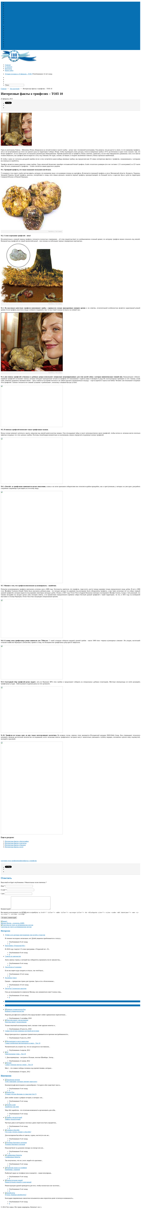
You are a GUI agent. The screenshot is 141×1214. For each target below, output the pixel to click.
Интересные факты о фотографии (17, 841)
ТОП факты (9, 1001)
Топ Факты (9, 21)
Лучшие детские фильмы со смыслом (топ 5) (20, 1094)
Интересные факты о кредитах (16, 843)
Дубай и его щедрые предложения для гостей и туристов (25, 935)
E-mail (3, 890)
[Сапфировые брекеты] (13, 1155)
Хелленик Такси (11, 978)
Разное (7, 23)
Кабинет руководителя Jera (14, 1011)
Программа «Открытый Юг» (15, 945)
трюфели (20, 861)
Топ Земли (8, 10)
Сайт (2, 894)
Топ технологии (10, 17)
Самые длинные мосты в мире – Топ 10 (19, 1064)
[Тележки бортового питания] (16, 1142)
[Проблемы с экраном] (16, 1168)
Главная (8, 65)
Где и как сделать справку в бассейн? (18, 1132)
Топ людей (8, 2)
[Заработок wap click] (10, 1105)
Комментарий (6, 909)
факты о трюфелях (30, 861)
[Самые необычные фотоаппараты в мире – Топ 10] (17, 1041)
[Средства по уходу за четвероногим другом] (17, 925)
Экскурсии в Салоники (13, 967)
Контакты (8, 68)
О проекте (8, 67)
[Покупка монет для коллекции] (16, 1020)
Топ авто (8, 19)
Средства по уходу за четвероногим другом (16, 927)
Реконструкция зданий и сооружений (18, 1182)
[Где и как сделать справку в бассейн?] (12, 1130)
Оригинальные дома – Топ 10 (15, 1054)
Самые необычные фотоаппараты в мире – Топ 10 (22, 1043)
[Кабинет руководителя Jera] (15, 1009)
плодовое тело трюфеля (9, 861)
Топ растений (10, 8)
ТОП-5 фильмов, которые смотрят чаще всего (21, 1081)
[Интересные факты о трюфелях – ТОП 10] (32, 232)
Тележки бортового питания (15, 1144)
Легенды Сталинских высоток (15, 988)
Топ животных (10, 6)
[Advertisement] (25, 855)
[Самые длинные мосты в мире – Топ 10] (8, 1063)
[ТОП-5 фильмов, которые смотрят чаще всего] (12, 1080)
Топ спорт (8, 15)
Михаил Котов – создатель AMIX (12, 923)
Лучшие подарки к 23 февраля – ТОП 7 (19, 74)
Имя (3, 886)
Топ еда (7, 4)
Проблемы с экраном (12, 1169)
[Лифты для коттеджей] (13, 1117)
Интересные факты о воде (14, 847)
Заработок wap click (12, 1107)
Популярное (9, 1005)
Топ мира (8, 12)
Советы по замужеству (13, 956)
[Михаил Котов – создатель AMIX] (4, 921)
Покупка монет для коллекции (16, 1022)
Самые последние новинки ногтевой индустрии (22, 1031)
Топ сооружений (11, 14)
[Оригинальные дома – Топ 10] (6, 1052)
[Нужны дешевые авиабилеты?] (10, 1193)
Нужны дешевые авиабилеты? (15, 1195)
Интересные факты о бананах (15, 845)
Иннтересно (6, 1076)
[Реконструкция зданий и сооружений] (14, 1180)
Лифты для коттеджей (12, 1119)
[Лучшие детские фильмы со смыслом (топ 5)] (9, 1092)
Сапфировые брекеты (12, 1157)
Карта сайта (9, 70)
